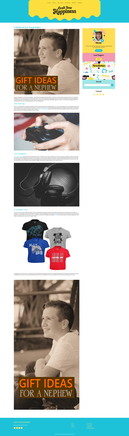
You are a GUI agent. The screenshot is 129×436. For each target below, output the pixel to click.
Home (72, 423)
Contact (73, 426)
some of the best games (43, 109)
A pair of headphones (18, 156)
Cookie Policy (89, 426)
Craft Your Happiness (22, 422)
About (72, 425)
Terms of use (89, 423)
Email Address (86, 72)
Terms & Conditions (91, 428)
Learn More (98, 50)
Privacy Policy (89, 425)
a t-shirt (56, 214)
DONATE (98, 59)
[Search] (112, 85)
